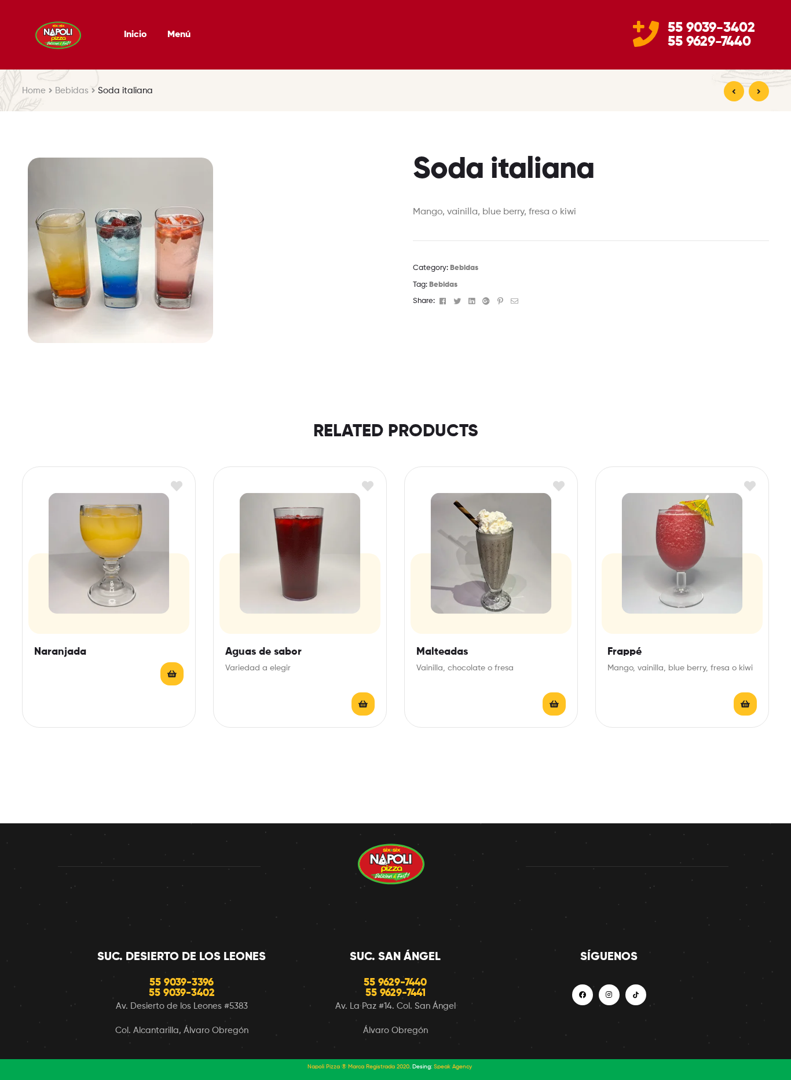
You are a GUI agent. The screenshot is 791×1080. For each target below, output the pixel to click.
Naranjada (60, 652)
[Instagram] (609, 994)
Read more (172, 673)
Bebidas (72, 90)
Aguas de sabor (263, 652)
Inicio (135, 34)
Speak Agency (453, 1067)
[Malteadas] (734, 91)
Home (34, 90)
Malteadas (442, 652)
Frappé (624, 652)
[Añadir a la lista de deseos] (176, 486)
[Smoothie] (759, 91)
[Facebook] (582, 994)
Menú (179, 34)
